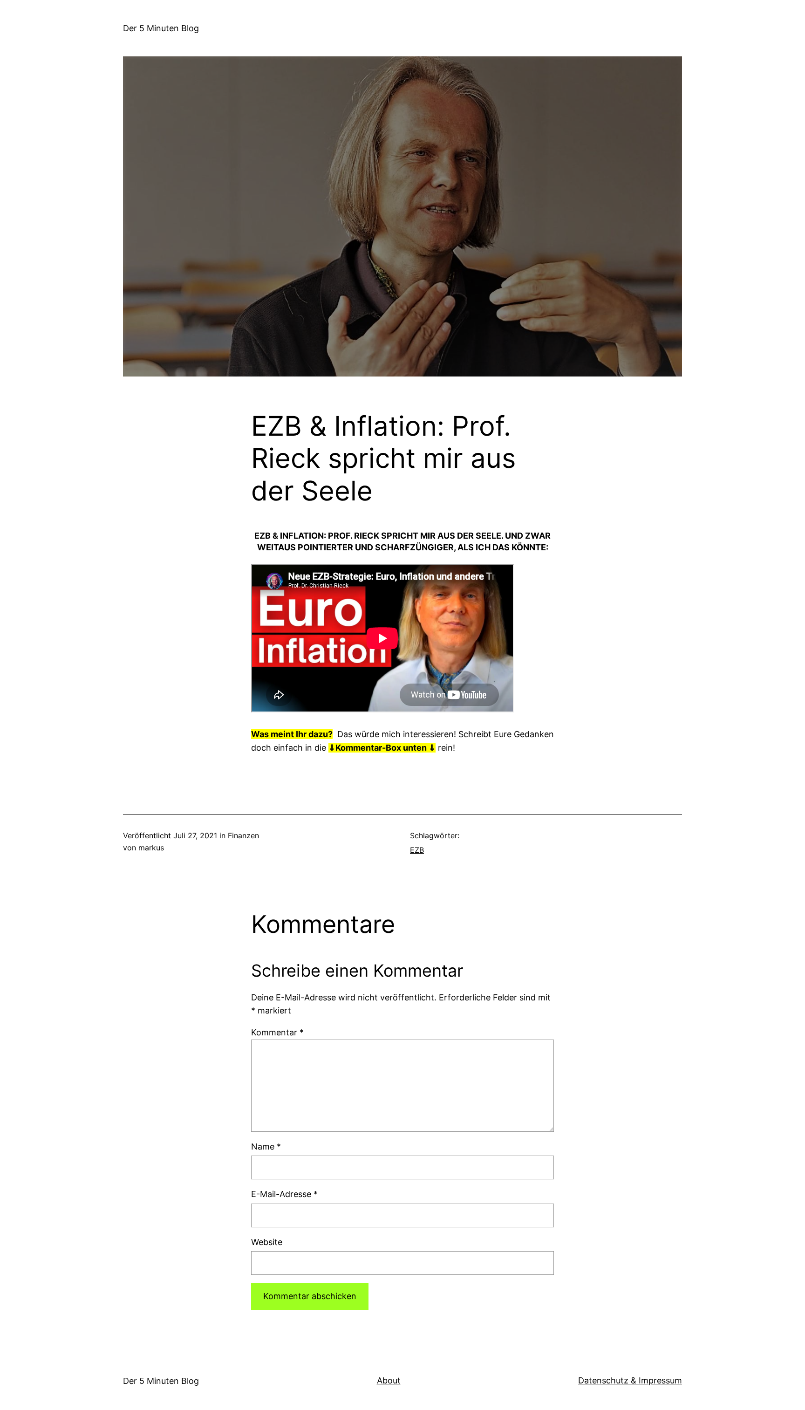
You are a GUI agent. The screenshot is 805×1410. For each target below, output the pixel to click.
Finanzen (243, 835)
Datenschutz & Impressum (630, 1380)
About (389, 1380)
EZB (417, 850)
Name (266, 1146)
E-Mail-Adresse (284, 1194)
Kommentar (277, 1032)
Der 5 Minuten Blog (161, 28)
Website (266, 1242)
